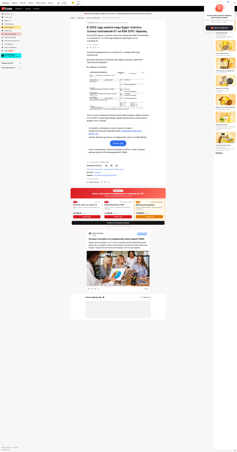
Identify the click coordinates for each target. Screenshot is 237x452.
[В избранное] (95, 289)
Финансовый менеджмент (145, 205)
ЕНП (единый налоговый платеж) (108, 22)
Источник (90, 172)
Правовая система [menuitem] (7, 63)
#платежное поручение (95, 169)
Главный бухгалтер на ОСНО (114, 205)
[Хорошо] (106, 165)
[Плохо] (117, 165)
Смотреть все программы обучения (118, 223)
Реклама (15, 447)
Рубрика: (90, 175)
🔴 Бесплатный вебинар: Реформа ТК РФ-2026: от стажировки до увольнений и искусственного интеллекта (118, 13)
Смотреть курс (87, 216)
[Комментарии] (87, 47)
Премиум (18, 9)
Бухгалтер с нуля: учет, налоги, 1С (85, 205)
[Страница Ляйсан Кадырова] (90, 233)
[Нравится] (90, 47)
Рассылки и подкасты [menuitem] (8, 67)
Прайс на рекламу (6, 447)
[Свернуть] (235, 450)
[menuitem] (11, 14)
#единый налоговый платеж (114, 169)
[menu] (11, 35)
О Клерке (36, 9)
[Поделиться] (98, 47)
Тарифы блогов (5, 449)
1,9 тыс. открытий (92, 179)
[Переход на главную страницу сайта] (6, 8)
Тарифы (28, 9)
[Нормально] (111, 165)
